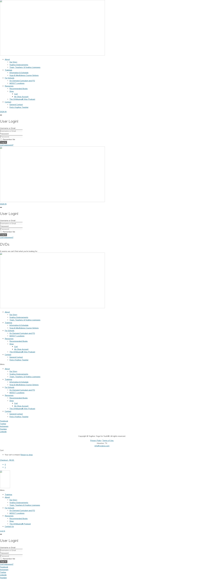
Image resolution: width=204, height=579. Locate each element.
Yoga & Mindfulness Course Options (24, 328)
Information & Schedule (18, 325)
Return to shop (26, 455)
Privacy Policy (95, 440)
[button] (102, 364)
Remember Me (8, 139)
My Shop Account (21, 349)
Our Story (13, 314)
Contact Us (9, 526)
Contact (8, 354)
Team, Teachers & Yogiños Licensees (24, 505)
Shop (11, 344)
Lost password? (6, 145)
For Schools (9, 330)
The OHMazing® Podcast (20, 524)
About (7, 312)
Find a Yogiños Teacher (18, 360)
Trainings (8, 323)
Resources (9, 338)
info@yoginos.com (102, 446)
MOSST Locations (16, 336)
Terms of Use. (108, 440)
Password (4, 134)
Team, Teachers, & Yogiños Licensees (24, 320)
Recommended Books (18, 341)
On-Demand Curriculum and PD (22, 333)
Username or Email (7, 128)
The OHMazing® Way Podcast (22, 352)
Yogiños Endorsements (18, 317)
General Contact (16, 357)
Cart (16, 346)
